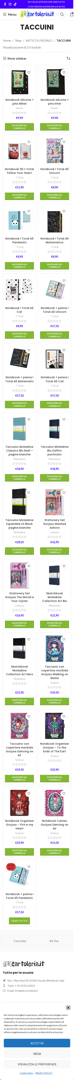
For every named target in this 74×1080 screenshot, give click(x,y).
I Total (19, 177)
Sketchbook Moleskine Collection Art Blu (54, 597)
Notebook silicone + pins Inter (55, 102)
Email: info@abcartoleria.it (22, 990)
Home (7, 40)
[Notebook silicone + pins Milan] (19, 81)
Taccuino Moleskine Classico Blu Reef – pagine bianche (19, 450)
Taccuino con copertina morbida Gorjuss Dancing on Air (19, 749)
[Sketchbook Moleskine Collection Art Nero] (19, 648)
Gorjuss (54, 532)
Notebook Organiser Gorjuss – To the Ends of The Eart (54, 747)
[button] (68, 1008)
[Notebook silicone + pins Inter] (54, 81)
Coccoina (20, 941)
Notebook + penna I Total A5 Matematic (19, 379)
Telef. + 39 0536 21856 (21, 985)
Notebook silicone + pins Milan (20, 102)
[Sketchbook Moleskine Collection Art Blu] (54, 575)
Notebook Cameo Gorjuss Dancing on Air (54, 824)
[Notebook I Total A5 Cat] (19, 290)
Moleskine (19, 459)
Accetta (37, 1043)
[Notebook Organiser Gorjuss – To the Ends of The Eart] (54, 725)
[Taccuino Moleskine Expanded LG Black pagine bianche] (19, 502)
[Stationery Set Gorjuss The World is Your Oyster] (19, 575)
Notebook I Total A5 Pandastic (19, 240)
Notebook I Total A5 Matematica (54, 240)
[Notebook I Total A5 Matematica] (54, 220)
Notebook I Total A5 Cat (19, 310)
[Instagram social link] (10, 4)
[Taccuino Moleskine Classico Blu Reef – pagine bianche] (19, 429)
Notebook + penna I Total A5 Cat (54, 379)
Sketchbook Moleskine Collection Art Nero (19, 670)
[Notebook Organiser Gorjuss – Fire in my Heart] (19, 803)
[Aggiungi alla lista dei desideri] (28, 72)
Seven (19, 108)
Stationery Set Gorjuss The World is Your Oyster (19, 597)
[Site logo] (37, 14)
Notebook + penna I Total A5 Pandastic (19, 896)
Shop (18, 40)
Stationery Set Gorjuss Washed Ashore (54, 524)
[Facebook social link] (5, 4)
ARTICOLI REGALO (39, 40)
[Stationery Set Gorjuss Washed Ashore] (54, 502)
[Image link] (24, 963)
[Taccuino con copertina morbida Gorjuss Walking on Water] (54, 648)
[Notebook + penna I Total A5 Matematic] (19, 359)
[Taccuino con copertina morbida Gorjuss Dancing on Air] (19, 725)
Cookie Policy (26, 1073)
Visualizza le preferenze (37, 1064)
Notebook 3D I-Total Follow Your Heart (19, 171)
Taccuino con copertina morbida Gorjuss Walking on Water (54, 672)
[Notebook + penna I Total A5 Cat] (54, 359)
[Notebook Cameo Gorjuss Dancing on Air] (54, 803)
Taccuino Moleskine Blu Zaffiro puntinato (54, 450)
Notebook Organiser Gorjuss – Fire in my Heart (19, 824)
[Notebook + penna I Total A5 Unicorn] (54, 290)
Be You (54, 941)
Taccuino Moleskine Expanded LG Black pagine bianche (19, 524)
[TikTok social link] (15, 4)
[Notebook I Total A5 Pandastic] (19, 220)
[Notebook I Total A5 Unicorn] (54, 151)
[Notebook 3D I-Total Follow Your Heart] (19, 151)
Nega (37, 1053)
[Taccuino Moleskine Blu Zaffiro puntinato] (54, 429)
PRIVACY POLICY (43, 1073)
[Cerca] (62, 14)
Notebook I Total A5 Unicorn (54, 171)
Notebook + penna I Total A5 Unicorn (54, 310)
